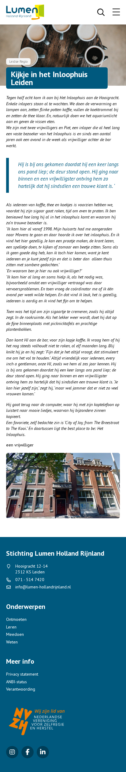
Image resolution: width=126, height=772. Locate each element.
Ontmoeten (16, 619)
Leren (11, 627)
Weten (12, 642)
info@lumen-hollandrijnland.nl (43, 587)
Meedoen (15, 634)
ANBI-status (16, 681)
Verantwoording (20, 689)
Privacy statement (22, 674)
